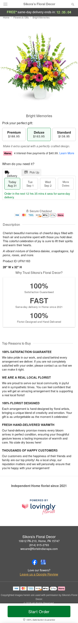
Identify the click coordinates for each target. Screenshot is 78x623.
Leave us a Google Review (39, 574)
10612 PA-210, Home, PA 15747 (39, 541)
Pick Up (34, 172)
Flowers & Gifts (21, 17)
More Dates (65, 183)
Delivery (12, 175)
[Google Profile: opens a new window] (43, 562)
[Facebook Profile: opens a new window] (34, 562)
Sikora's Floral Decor (39, 4)
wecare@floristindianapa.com (39, 549)
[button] (69, 614)
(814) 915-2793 (39, 545)
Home (6, 17)
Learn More (66, 153)
